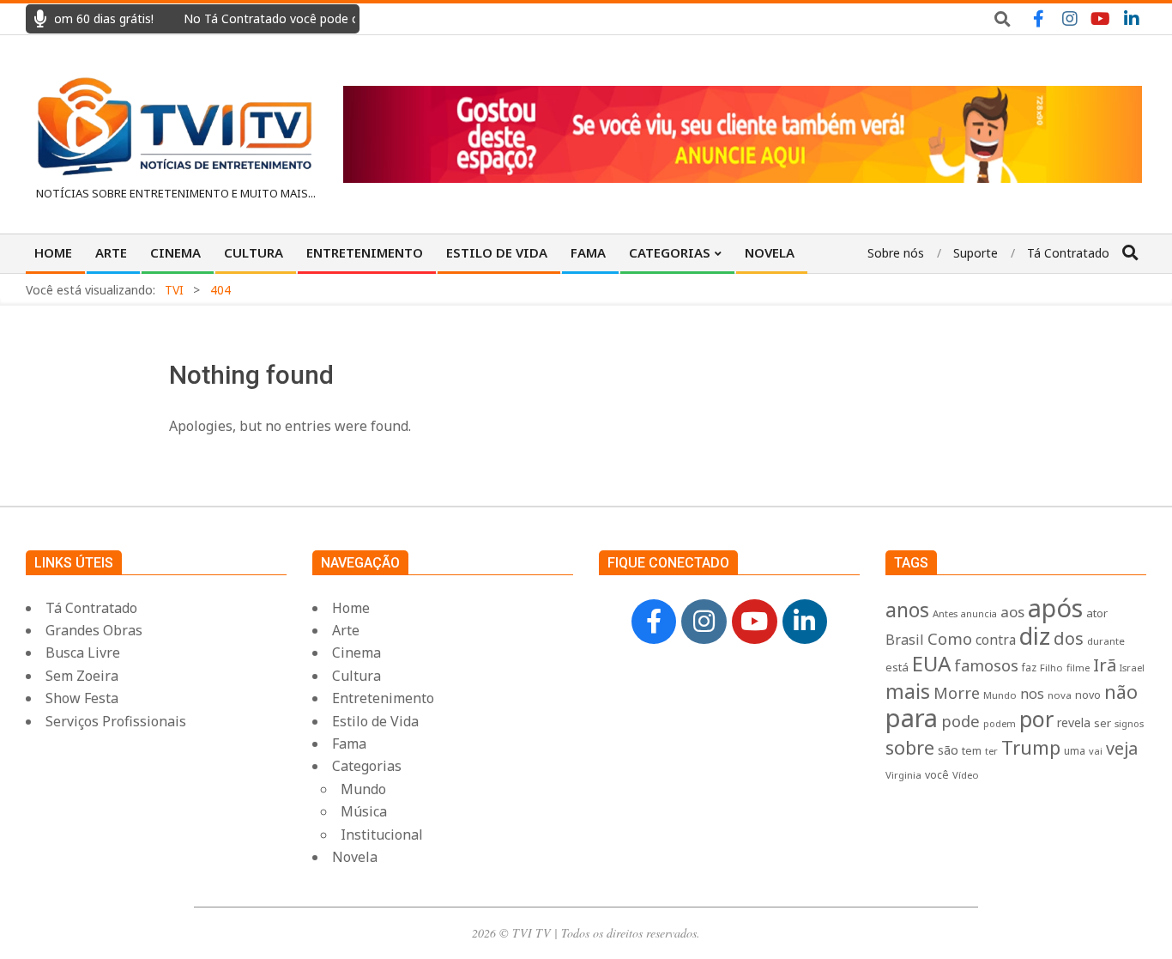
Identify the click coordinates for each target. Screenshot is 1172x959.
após (1055, 607)
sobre (909, 747)
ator (1097, 613)
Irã (1104, 664)
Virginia (903, 774)
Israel (1132, 667)
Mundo (1000, 695)
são (948, 750)
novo (1088, 695)
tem (972, 751)
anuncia (979, 614)
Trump (1030, 747)
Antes (945, 613)
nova (1060, 695)
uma (1074, 751)
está (897, 667)
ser (1102, 723)
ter (991, 750)
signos (1129, 723)
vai (1096, 750)
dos (1069, 638)
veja (1122, 748)
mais (907, 691)
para (911, 718)
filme (1078, 667)
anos (907, 609)
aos (1012, 612)
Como (949, 638)
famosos (986, 665)
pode (960, 720)
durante (1106, 640)
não (1121, 691)
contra (996, 640)
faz (1029, 667)
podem (999, 723)
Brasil (904, 639)
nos (1032, 693)
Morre (956, 693)
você (937, 775)
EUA (931, 663)
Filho (1051, 667)
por (1036, 718)
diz (1034, 636)
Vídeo (965, 774)
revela (1073, 722)
